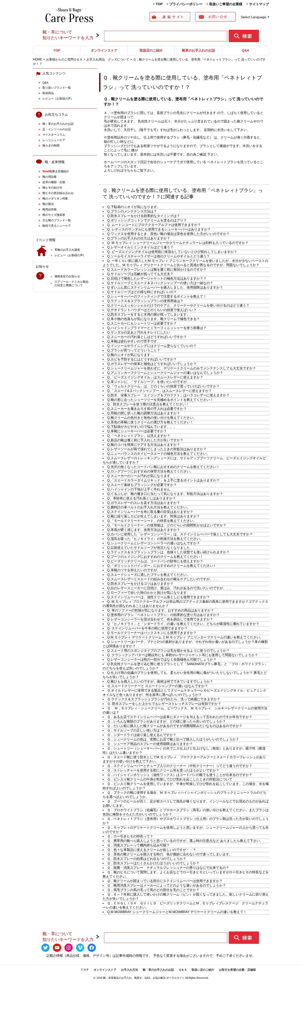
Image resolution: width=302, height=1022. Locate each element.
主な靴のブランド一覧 (56, 220)
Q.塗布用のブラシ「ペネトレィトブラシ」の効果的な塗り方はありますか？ (163, 615)
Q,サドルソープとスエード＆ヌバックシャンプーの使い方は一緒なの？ (160, 283)
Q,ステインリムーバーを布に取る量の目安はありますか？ (150, 512)
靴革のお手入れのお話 (198, 50)
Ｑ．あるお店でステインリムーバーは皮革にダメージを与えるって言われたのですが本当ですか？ (179, 717)
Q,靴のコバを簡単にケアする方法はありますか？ (143, 444)
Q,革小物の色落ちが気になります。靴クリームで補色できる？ (153, 319)
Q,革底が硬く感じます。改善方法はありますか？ (143, 530)
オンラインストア (104, 50)
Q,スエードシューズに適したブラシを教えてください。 (148, 574)
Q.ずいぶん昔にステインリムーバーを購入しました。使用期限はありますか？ (165, 287)
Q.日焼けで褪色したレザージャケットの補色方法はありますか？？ (156, 278)
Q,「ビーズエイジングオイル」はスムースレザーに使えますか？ (155, 377)
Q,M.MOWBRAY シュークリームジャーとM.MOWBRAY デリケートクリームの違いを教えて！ (177, 912)
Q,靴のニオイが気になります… (130, 355)
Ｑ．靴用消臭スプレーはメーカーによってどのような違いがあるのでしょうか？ (166, 885)
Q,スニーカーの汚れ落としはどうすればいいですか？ (147, 337)
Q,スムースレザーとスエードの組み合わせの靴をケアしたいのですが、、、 (163, 579)
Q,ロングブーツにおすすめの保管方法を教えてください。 (150, 471)
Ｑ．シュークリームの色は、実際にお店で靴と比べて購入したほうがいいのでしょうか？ (173, 739)
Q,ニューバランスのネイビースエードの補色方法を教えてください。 (158, 453)
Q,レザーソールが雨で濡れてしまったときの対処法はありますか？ (156, 449)
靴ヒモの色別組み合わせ (58, 193)
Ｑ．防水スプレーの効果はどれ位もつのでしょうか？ (146, 859)
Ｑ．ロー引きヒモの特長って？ (130, 836)
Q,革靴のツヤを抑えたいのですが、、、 (137, 570)
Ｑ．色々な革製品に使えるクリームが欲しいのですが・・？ (151, 850)
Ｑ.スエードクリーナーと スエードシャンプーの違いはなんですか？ (157, 686)
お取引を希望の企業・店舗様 (237, 969)
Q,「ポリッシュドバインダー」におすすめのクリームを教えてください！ (161, 565)
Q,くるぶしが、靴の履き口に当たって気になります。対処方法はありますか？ (165, 494)
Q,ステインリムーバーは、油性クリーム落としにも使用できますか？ (158, 597)
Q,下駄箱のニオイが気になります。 (133, 207)
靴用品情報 (49, 209)
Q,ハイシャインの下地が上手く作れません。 (140, 489)
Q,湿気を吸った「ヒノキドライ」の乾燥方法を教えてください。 (155, 539)
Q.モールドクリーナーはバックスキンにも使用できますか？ (152, 633)
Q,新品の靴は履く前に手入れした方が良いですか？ (145, 440)
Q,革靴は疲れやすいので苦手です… (133, 341)
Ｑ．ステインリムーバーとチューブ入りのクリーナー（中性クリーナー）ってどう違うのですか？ (179, 766)
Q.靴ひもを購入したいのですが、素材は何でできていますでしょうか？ (160, 681)
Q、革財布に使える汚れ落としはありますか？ (141, 498)
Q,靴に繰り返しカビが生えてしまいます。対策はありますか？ (153, 516)
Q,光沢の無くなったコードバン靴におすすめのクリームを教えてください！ (163, 467)
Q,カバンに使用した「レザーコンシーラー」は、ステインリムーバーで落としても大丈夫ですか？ (180, 534)
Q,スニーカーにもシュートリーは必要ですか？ (142, 323)
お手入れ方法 (129, 969)
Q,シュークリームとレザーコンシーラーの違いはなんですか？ (153, 543)
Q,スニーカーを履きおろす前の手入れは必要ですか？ (147, 409)
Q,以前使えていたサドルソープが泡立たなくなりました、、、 (153, 548)
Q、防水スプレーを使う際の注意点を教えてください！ (148, 404)
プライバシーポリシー (185, 4)
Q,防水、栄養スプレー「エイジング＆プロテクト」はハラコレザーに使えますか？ (168, 395)
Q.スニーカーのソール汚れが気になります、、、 (143, 476)
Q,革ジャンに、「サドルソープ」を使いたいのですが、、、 (152, 382)
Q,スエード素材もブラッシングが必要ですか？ (142, 485)
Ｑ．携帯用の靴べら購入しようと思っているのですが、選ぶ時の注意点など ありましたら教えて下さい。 (185, 841)
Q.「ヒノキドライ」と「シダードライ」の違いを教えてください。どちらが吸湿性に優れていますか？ (183, 624)
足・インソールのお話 (56, 129)
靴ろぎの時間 (50, 145)
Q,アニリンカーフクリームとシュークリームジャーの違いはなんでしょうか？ (165, 373)
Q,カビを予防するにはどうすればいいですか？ (142, 359)
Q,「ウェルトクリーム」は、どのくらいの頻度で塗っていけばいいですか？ (163, 386)
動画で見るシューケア (56, 225)
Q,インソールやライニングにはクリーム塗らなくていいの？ (152, 346)
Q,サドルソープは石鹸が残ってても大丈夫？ (140, 274)
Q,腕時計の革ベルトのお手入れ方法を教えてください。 (148, 507)
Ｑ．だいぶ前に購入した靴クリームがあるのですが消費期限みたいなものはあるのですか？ (174, 726)
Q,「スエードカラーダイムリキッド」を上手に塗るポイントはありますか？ (163, 480)
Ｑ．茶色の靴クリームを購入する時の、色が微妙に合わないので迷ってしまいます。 (169, 854)
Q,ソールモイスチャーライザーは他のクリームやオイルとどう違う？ (158, 256)
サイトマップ (259, 4)
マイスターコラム (53, 134)
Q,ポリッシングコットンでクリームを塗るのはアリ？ (147, 220)
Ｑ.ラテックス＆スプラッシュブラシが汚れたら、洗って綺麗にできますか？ (163, 699)
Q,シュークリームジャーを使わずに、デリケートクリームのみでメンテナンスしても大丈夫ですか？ (181, 368)
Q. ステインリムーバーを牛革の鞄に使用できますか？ (147, 628)
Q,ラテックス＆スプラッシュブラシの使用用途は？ (145, 301)
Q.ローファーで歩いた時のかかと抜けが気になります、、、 (152, 592)
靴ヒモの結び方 (52, 187)
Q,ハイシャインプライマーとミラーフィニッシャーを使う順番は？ (156, 328)
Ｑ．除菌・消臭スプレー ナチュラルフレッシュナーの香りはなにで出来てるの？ (168, 868)
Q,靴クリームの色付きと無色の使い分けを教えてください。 (152, 418)
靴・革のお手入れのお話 (58, 123)
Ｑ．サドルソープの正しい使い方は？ (135, 730)
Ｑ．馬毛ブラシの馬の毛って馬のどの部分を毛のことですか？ (153, 890)
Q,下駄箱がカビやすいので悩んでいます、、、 (142, 427)
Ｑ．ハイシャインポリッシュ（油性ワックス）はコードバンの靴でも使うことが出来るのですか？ (179, 775)
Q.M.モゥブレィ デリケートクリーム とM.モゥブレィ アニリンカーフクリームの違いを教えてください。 (185, 637)
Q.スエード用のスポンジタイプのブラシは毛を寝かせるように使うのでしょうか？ (168, 650)
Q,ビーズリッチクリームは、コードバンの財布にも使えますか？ (155, 561)
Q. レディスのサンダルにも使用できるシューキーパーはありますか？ (159, 229)
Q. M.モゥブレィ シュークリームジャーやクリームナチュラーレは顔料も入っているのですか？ (177, 243)
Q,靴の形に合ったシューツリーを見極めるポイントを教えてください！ (160, 400)
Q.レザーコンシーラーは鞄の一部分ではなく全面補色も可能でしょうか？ (161, 659)
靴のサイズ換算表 (53, 214)
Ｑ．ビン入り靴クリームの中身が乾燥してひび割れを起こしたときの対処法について (169, 779)
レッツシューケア (53, 140)
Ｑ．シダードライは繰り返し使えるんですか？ (141, 735)
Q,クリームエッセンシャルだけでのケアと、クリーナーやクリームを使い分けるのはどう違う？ (178, 305)
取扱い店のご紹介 (203, 969)
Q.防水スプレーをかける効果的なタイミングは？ (143, 216)
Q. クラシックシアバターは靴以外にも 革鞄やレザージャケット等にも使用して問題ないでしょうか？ (182, 655)
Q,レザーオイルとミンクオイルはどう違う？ (140, 247)
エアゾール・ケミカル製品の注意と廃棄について (71, 283)
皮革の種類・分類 (53, 182)
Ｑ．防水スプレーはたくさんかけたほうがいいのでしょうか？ (153, 863)
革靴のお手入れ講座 (67, 249)
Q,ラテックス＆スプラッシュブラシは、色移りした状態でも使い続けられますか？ (168, 552)
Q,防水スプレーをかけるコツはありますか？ (140, 583)
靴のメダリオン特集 (55, 198)
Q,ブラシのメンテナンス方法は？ (132, 211)
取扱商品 (48, 93)
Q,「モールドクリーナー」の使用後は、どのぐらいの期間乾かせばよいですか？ (166, 525)
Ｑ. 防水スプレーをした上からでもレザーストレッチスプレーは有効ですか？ (164, 704)
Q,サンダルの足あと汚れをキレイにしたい (138, 332)
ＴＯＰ (84, 969)
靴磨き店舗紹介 (55, 171)
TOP (159, 4)
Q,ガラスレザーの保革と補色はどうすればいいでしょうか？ (152, 364)
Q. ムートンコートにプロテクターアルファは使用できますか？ (154, 225)
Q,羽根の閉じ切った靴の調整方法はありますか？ (143, 413)
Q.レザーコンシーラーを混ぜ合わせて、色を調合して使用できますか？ (160, 619)
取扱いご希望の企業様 (225, 4)
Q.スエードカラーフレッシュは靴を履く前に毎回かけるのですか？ (156, 269)
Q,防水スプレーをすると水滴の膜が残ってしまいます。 (148, 314)
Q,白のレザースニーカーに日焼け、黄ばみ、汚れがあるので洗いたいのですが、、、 (170, 588)
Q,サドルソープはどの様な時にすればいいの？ (142, 292)
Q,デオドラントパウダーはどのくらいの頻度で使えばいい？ (152, 310)
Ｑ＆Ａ (183, 969)
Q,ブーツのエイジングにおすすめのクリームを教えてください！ (155, 557)
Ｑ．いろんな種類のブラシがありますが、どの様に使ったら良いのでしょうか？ (166, 721)
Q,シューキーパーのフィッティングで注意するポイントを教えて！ (156, 296)
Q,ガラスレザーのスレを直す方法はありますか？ (143, 503)
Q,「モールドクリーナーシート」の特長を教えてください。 (152, 521)
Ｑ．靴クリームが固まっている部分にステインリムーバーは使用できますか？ (164, 881)
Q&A (245, 50)
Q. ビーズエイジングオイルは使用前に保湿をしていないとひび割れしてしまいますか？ (172, 252)
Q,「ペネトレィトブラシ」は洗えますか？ (138, 435)
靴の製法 (48, 203)
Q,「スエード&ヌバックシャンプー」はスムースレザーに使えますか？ (159, 391)
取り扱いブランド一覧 (56, 87)
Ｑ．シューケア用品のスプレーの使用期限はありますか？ (150, 744)
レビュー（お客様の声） (58, 98)
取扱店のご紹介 (151, 50)
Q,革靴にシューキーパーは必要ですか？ (137, 431)
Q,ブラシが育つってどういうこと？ (133, 350)
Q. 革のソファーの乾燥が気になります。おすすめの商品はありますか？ (160, 610)
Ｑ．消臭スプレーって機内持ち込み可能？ (138, 845)
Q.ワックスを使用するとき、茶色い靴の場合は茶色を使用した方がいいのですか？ (168, 234)
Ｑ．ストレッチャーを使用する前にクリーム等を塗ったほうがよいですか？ (163, 770)
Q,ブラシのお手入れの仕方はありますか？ (138, 238)
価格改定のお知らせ (67, 276)
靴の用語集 (49, 176)
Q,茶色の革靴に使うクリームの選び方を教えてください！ (150, 422)
